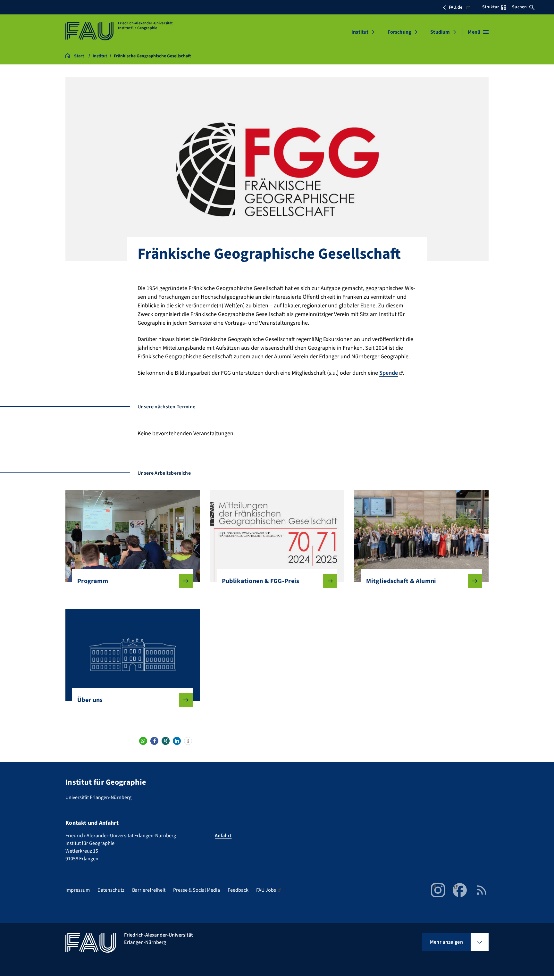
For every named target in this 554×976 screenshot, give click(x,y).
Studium (440, 32)
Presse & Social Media (196, 890)
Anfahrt (223, 835)
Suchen (519, 7)
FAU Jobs (266, 890)
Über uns (90, 700)
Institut (359, 32)
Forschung (399, 32)
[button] (143, 741)
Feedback (238, 890)
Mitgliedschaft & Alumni (401, 581)
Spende (388, 373)
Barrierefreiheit (148, 890)
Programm (92, 581)
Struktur (490, 7)
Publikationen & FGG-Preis (260, 581)
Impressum (77, 890)
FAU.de (455, 7)
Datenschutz (110, 890)
